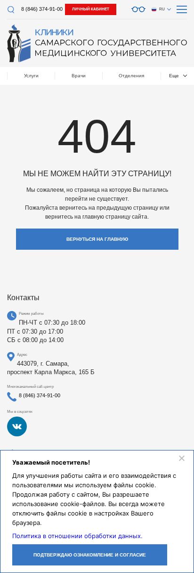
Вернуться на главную (97, 239)
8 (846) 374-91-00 (42, 9)
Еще (174, 75)
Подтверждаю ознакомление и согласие (89, 554)
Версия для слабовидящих (138, 9)
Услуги (31, 75)
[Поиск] (10, 9)
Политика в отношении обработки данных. (77, 536)
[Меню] (182, 9)
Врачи (79, 75)
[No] (181, 458)
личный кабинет (90, 9)
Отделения (131, 75)
